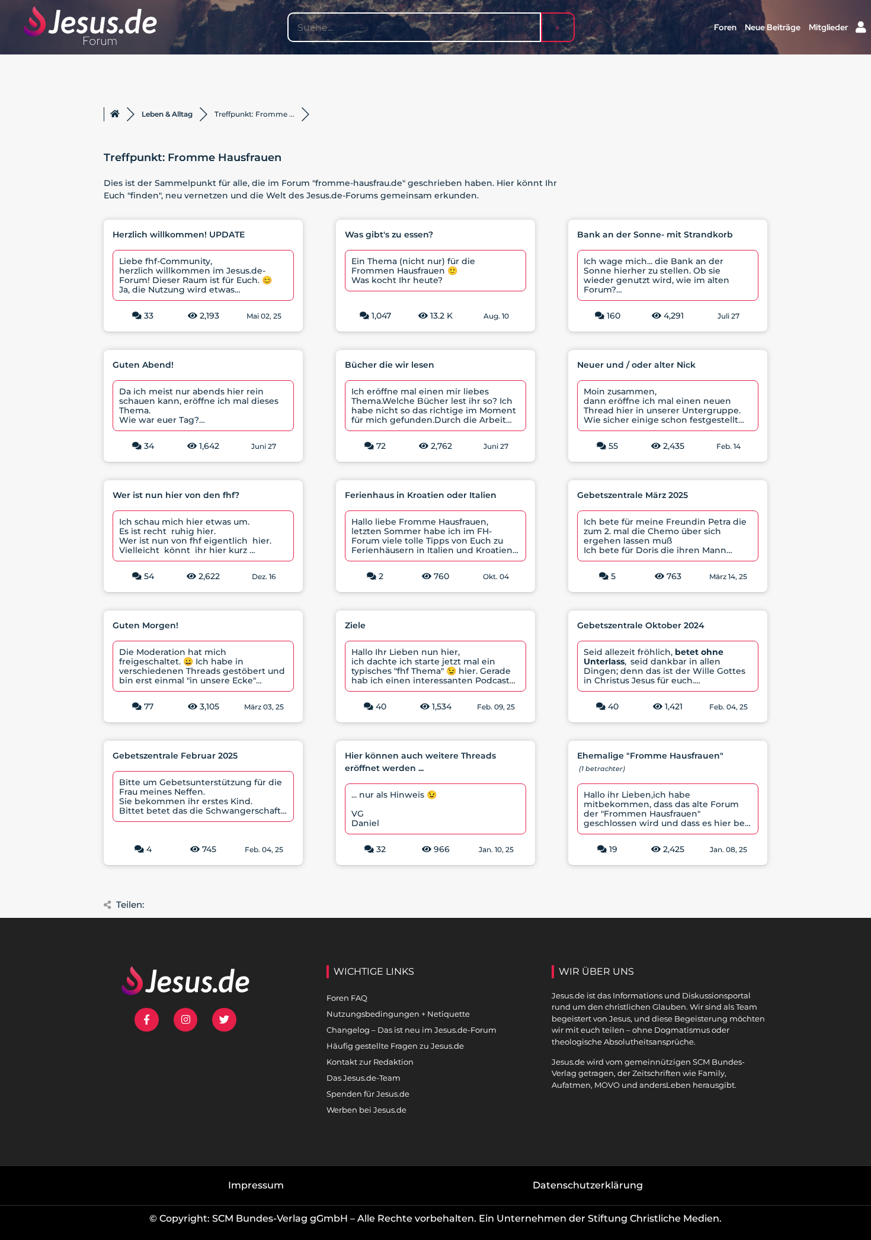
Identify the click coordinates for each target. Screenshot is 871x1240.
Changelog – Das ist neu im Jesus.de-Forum (411, 1030)
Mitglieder (828, 27)
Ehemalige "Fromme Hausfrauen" (650, 755)
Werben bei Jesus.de (366, 1109)
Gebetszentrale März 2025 (632, 495)
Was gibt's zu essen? (389, 234)
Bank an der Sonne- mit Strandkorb (655, 234)
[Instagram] (186, 1020)
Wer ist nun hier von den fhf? (176, 495)
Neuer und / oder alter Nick (636, 364)
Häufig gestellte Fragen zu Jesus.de (395, 1046)
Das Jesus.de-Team (363, 1077)
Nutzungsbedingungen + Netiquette (398, 1014)
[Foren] (115, 114)
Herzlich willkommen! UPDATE (179, 234)
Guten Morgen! (145, 625)
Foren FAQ (346, 998)
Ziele (355, 625)
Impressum (256, 1185)
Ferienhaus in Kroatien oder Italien (421, 495)
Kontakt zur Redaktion (370, 1061)
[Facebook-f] (147, 1020)
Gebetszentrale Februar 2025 (175, 755)
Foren (725, 27)
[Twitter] (224, 1020)
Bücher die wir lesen (389, 364)
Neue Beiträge (772, 27)
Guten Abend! (143, 364)
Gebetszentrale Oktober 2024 (641, 625)
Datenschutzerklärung (588, 1185)
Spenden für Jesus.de (367, 1093)
